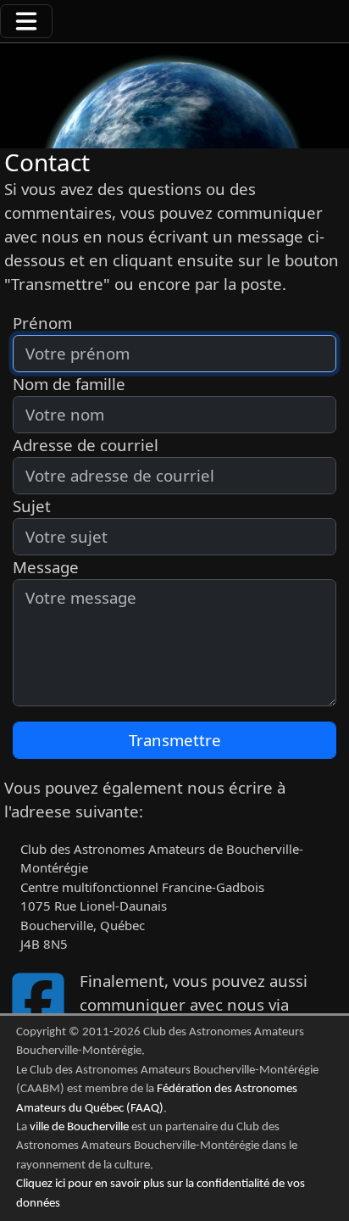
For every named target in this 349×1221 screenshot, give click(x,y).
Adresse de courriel (85, 444)
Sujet (32, 505)
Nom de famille (69, 383)
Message (46, 566)
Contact (47, 162)
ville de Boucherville (79, 1127)
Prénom (42, 322)
